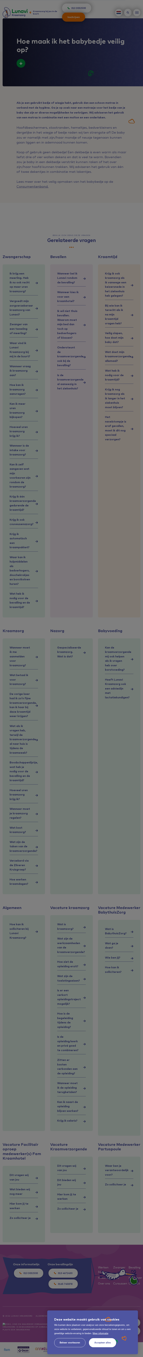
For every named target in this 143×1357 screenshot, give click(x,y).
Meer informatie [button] (100, 1333)
